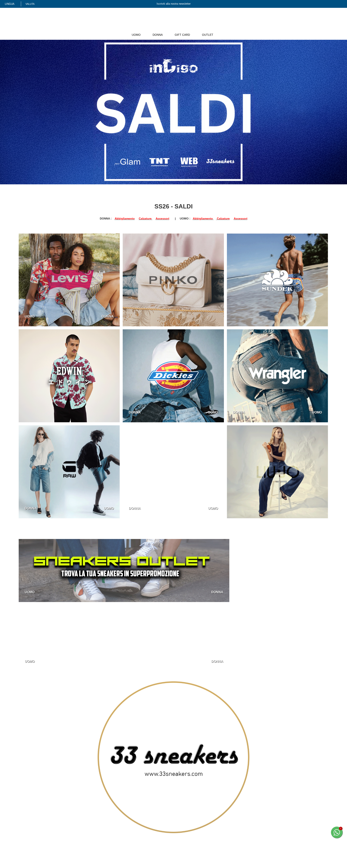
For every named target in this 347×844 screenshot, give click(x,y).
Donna (146, 35)
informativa (277, 820)
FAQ (211, 794)
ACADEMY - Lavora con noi (99, 794)
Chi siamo (88, 790)
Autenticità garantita (95, 799)
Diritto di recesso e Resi (97, 816)
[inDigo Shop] (173, 28)
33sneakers (152, 790)
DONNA (108, 315)
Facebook (31, 798)
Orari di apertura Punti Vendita (164, 812)
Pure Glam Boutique (158, 794)
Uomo (123, 35)
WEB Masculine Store (159, 808)
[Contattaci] (328, 4)
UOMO (29, 315)
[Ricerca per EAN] (340, 4)
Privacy (86, 808)
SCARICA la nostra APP (222, 799)
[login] (322, 4)
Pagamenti (89, 803)
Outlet (198, 35)
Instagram (30, 806)
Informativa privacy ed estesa (56, 840)
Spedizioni (89, 812)
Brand (221, 35)
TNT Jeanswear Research (161, 803)
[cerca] (316, 4)
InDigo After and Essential (161, 799)
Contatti (213, 790)
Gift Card (172, 35)
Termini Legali (91, 821)
